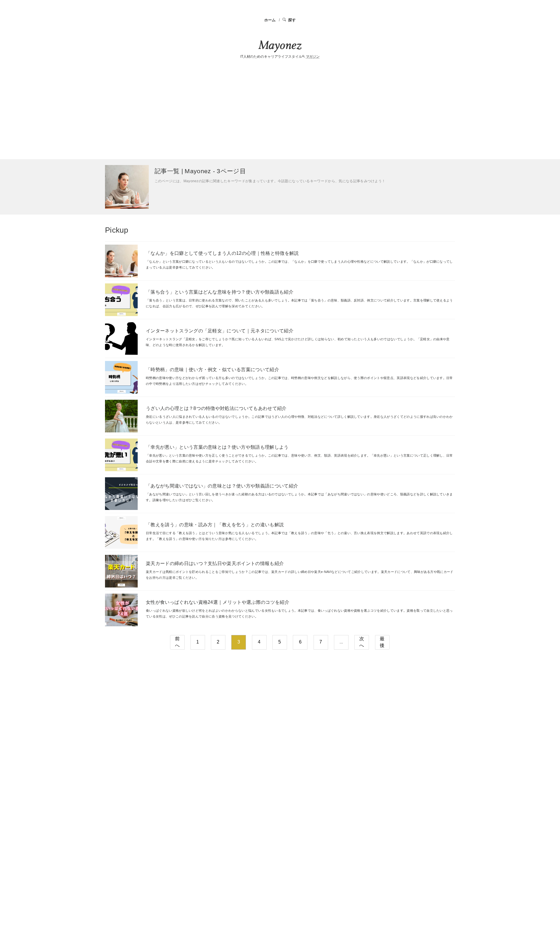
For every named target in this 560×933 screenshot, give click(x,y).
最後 (382, 642)
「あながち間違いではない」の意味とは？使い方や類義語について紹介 (222, 485)
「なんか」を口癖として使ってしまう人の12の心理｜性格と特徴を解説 (222, 253)
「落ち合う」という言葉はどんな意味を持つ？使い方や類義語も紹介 (219, 292)
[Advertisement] (280, 109)
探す (292, 20)
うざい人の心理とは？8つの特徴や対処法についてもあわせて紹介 (216, 408)
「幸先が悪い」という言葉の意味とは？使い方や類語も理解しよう (217, 447)
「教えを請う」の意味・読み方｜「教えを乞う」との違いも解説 (215, 524)
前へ (177, 642)
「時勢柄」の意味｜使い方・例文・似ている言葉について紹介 (212, 369)
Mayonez (280, 46)
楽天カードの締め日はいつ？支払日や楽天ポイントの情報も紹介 (215, 563)
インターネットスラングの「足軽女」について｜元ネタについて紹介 (219, 330)
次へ (361, 642)
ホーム (270, 20)
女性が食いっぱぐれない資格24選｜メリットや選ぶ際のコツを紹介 (217, 602)
